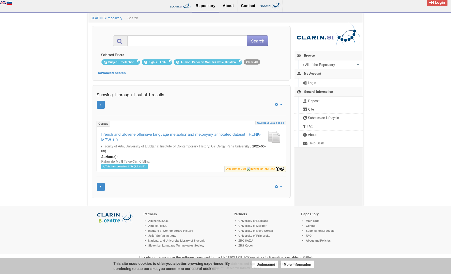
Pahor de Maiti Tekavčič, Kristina (125, 161)
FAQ (308, 235)
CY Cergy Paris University (230, 146)
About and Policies (318, 240)
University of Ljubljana (253, 221)
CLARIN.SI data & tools (270, 122)
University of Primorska (254, 235)
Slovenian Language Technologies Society (176, 245)
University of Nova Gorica (255, 230)
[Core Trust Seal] (115, 236)
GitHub (307, 257)
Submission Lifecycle (320, 230)
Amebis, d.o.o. (157, 226)
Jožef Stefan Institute (162, 235)
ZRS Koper (245, 245)
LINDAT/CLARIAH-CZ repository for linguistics (252, 257)
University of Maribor (252, 226)
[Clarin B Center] (115, 217)
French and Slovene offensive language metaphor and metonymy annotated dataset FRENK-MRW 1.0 (181, 137)
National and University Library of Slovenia (176, 240)
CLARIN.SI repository (106, 17)
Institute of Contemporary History (184, 146)
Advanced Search (112, 72)
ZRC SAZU (245, 240)
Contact (311, 226)
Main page (312, 221)
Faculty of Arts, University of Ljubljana (130, 146)
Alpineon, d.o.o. (158, 221)
